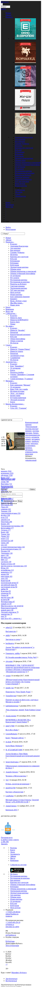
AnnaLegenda (11, 716)
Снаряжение (15, 358)
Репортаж (14, 332)
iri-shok (8, 742)
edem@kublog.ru (12, 914)
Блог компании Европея (20, 297)
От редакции (20, 167)
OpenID (4, 489)
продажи (28, 433)
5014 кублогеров (12, 946)
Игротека (18, 146)
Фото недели (20, 184)
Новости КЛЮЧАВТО (19, 320)
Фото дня (9, 311)
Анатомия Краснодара (24, 137)
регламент (36, 439)
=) (6, 964)
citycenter (9, 661)
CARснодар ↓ (11, 313)
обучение (29, 450)
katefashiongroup (12, 706)
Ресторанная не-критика (24, 173)
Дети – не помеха (17, 393)
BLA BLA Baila (12, 730)
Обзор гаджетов (16, 341)
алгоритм (35, 437)
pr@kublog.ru (11, 935)
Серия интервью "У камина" (21, 379)
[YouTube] (10, 939)
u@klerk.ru (10, 925)
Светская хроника (22, 177)
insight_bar (10, 688)
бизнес (35, 433)
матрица (28, 448)
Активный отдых (17, 356)
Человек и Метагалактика (16, 776)
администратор (31, 452)
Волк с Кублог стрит (18, 301)
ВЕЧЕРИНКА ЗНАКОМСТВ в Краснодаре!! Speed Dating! (18, 721)
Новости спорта (16, 351)
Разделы (13, 848)
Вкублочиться (11, 981)
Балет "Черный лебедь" (15, 738)
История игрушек (17, 391)
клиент (28, 441)
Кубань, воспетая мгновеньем (17, 784)
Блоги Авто (15, 322)
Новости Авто (16, 318)
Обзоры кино (20, 160)
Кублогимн (10, 941)
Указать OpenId (7, 487)
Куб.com (18, 150)
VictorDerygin (11, 696)
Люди (12, 852)
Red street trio (11, 631)
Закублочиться (11, 979)
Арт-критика (20, 139)
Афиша (8, 240)
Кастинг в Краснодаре (14, 792)
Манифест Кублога (19, 973)
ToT (7, 780)
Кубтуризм (19, 156)
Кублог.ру (5, 2)
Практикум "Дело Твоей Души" (18, 692)
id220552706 (10, 788)
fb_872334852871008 (14, 750)
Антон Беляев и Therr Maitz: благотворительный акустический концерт (23, 755)
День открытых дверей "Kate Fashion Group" (23, 710)
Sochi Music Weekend (14, 746)
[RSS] (11, 939)
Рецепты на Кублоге (23, 175)
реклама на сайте (12, 927)
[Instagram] (8, 939)
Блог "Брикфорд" (17, 366)
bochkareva (10, 643)
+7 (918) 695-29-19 (13, 922)
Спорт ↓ (9, 345)
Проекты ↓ (10, 242)
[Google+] (9, 939)
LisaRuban (10, 796)
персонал (34, 443)
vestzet (8, 676)
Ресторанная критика (23, 171)
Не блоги (14, 874)
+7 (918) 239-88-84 (13, 912)
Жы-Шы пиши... (16, 303)
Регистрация (11, 229)
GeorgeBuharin (11, 734)
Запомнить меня (10, 501)
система (35, 431)
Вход (20, 501)
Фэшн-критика (21, 186)
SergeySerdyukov (12, 762)
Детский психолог (17, 400)
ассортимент (30, 446)
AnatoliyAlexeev (12, 772)
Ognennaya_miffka (13, 653)
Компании (10, 309)
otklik (8, 635)
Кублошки (19, 154)
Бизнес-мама (15, 396)
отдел (27, 443)
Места (12, 858)
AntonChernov (11, 806)
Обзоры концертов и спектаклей (28, 163)
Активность (15, 854)
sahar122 (9, 627)
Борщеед (13, 299)
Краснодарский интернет (20, 335)
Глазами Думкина (22, 144)
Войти (32, 489)
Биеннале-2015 (12, 810)
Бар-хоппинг (20, 142)
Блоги (8, 307)
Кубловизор (19, 152)
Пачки (12, 324)
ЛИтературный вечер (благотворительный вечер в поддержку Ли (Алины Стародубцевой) (23, 682)
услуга (27, 437)
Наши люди (15, 305)
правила (9, 916)
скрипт (28, 439)
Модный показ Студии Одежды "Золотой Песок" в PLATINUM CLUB (22, 801)
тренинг (28, 431)
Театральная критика (23, 179)
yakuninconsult (30, 460)
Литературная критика (24, 158)
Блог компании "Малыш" (20, 385)
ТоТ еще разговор (22, 181)
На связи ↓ (10, 326)
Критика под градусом (24, 148)
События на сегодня (18, 865)
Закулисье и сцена (13, 639)
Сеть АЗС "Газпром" (18, 408)
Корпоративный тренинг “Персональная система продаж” (32, 425)
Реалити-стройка (17, 372)
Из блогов (14, 343)
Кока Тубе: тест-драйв (19, 389)
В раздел (13, 244)
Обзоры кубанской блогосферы (27, 165)
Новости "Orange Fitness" (20, 349)
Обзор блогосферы (17, 339)
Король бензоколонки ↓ (15, 404)
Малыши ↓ (10, 381)
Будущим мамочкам (18, 398)
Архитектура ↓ (11, 362)
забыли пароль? (7, 499)
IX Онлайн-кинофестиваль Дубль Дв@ (21, 657)
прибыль (35, 441)
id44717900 (10, 726)
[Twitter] (7, 939)
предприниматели (32, 435)
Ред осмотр (19, 169)
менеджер (29, 454)
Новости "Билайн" (17, 330)
